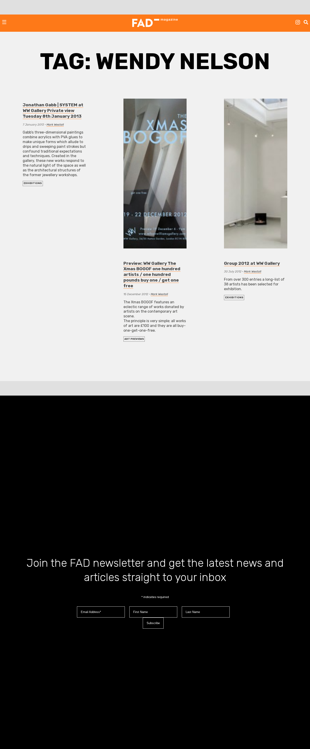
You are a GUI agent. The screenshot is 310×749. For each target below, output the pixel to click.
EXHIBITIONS (33, 183)
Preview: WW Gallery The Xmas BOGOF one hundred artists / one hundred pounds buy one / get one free (151, 275)
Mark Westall (55, 124)
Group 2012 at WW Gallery (252, 263)
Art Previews (134, 339)
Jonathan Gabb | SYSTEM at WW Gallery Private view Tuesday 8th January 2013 (53, 110)
